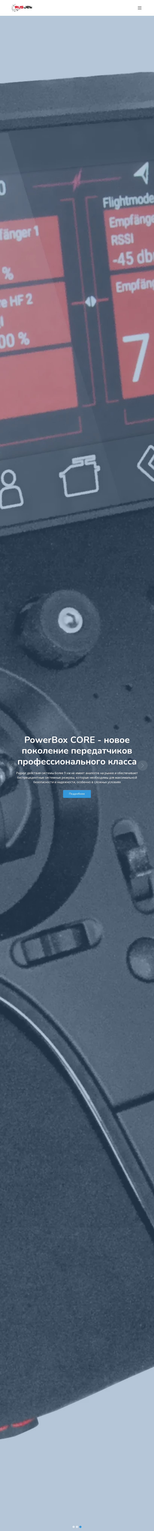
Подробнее (77, 785)
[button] (11, 765)
